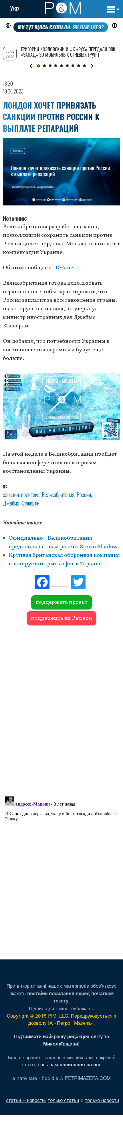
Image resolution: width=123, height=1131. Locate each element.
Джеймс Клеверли (21, 503)
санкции (11, 494)
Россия (84, 494)
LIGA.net (63, 268)
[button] (32, 66)
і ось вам (69, 1064)
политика (30, 494)
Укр (14, 8)
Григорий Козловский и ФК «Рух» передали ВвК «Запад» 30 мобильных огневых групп (68, 52)
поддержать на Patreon (61, 618)
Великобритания (58, 494)
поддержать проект (61, 602)
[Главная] (63, 8)
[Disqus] (61, 708)
